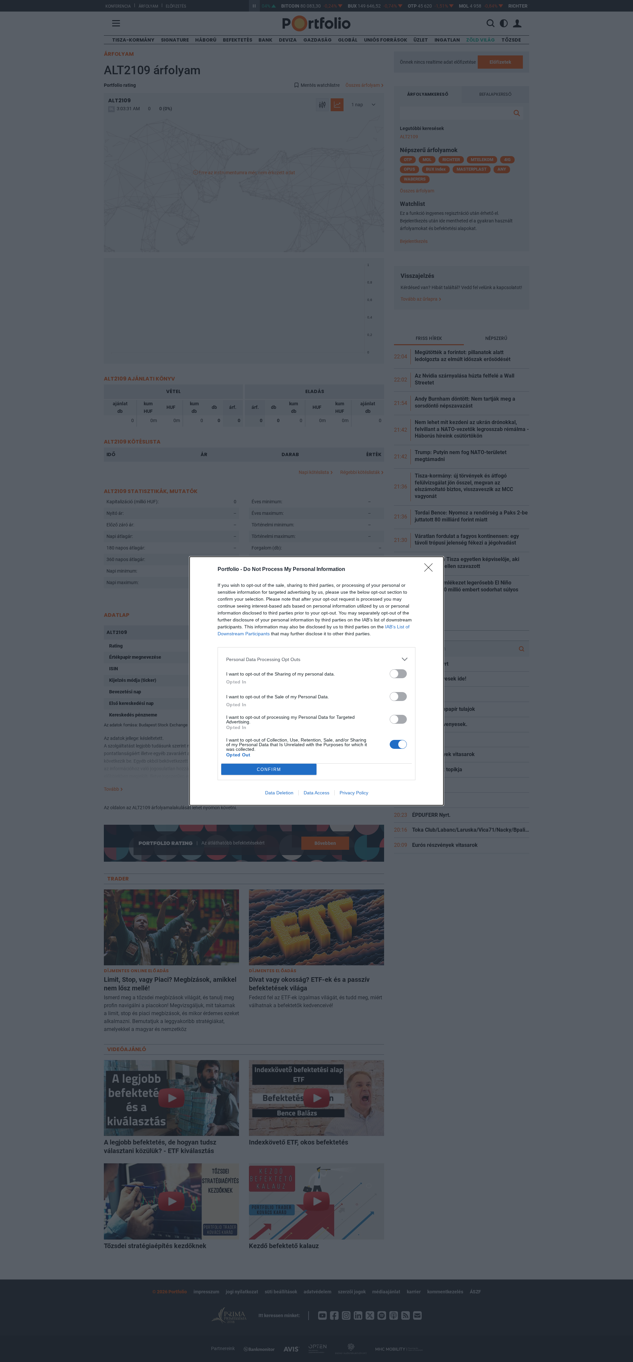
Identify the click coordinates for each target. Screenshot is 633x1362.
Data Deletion (279, 792)
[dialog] (316, 681)
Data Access (316, 792)
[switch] (398, 673)
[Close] (430, 569)
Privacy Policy (354, 792)
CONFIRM (269, 769)
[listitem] (316, 659)
